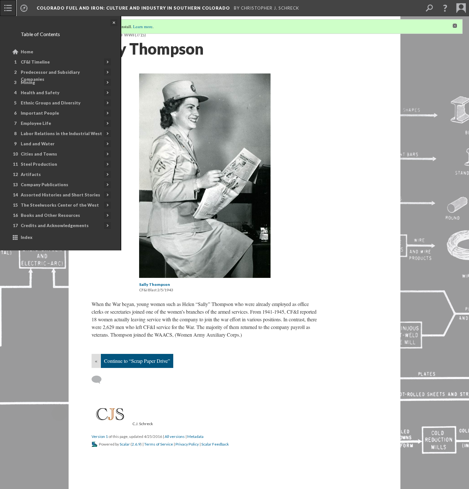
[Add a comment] (99, 380)
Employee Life (36, 123)
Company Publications (44, 184)
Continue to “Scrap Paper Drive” (137, 360)
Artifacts (31, 174)
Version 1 (100, 436)
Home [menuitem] (27, 51)
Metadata (195, 436)
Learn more (143, 26)
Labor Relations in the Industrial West (61, 133)
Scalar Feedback (215, 444)
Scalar (125, 444)
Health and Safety (40, 92)
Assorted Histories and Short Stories (60, 194)
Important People (40, 113)
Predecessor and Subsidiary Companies (50, 76)
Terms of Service (158, 444)
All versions (175, 436)
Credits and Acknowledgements (55, 225)
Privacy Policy (187, 444)
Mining (28, 82)
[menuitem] (8, 8)
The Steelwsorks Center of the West (60, 205)
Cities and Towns (39, 154)
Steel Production (39, 164)
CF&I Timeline (35, 62)
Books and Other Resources (50, 215)
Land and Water (38, 143)
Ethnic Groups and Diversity (50, 102)
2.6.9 (136, 444)
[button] (445, 8)
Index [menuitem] (27, 237)
